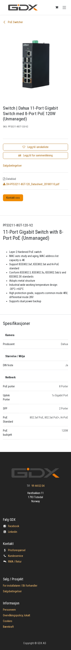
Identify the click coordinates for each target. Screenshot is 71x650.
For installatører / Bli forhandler (20, 585)
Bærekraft (8, 626)
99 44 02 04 (38, 485)
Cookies (7, 621)
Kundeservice (15, 555)
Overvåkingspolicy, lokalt (16, 615)
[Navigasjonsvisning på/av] (64, 7)
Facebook (13, 526)
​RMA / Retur (14, 561)
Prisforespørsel (16, 550)
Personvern (9, 609)
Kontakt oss (13, 197)
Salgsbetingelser (12, 165)
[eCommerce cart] (57, 7)
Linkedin (12, 531)
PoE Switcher (15, 22)
